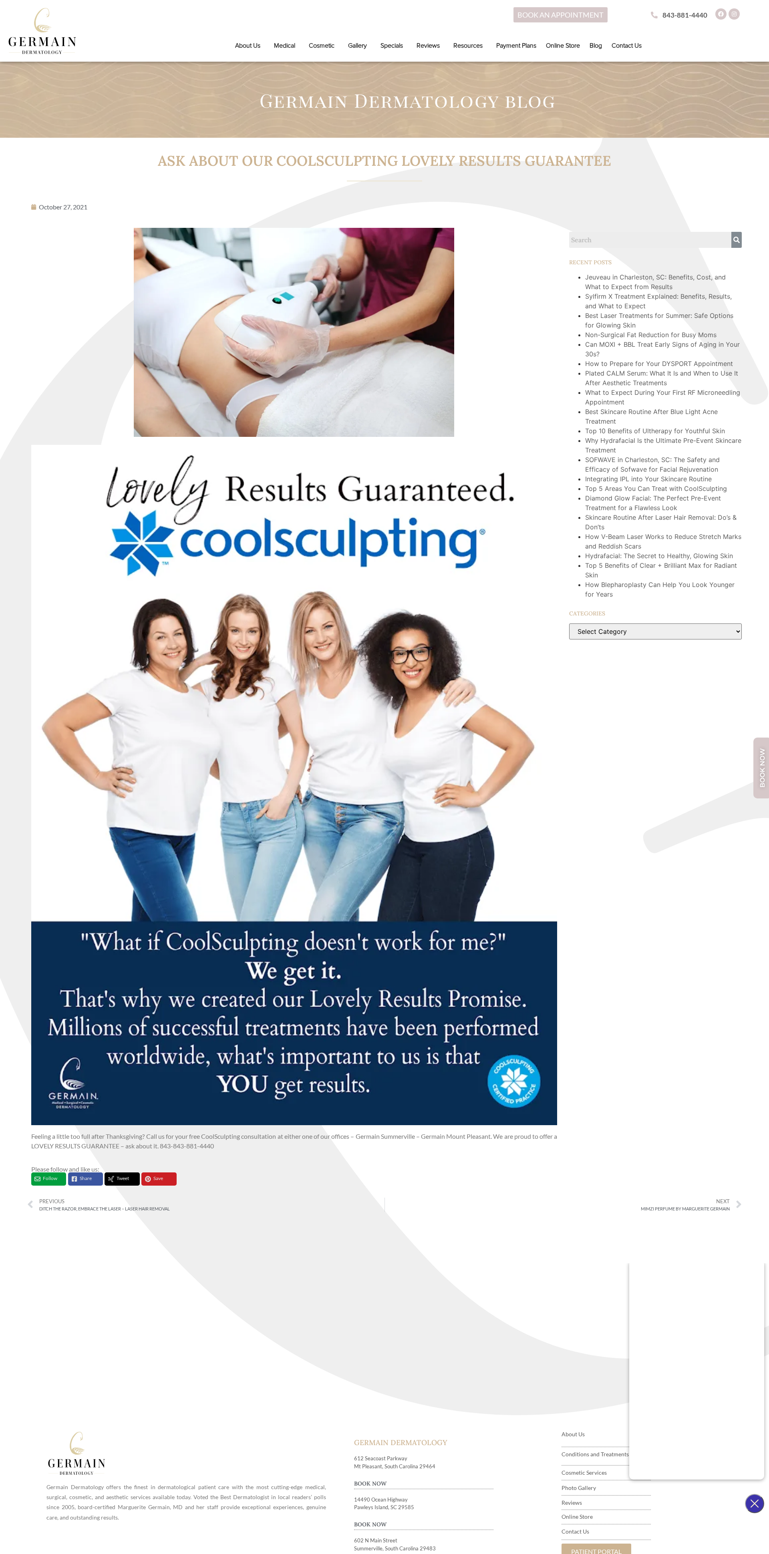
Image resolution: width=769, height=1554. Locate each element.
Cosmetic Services (584, 1472)
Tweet (123, 1178)
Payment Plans (516, 45)
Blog (596, 45)
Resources (468, 45)
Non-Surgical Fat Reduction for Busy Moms (652, 335)
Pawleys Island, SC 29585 (384, 1507)
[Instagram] (734, 14)
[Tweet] (111, 1179)
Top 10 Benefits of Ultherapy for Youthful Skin (655, 431)
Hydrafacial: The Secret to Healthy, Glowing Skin (659, 556)
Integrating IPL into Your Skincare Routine (648, 479)
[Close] (756, 1539)
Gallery (357, 45)
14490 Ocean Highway (381, 1499)
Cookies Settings (528, 1539)
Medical (284, 45)
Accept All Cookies (648, 1539)
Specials (391, 45)
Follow (50, 1178)
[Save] (148, 1179)
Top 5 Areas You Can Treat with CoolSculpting (656, 488)
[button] (249, 45)
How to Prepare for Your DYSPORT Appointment (659, 364)
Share (86, 1178)
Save (158, 1178)
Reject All (587, 1539)
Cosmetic (321, 45)
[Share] (74, 1179)
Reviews (428, 45)
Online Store (563, 45)
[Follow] (37, 1179)
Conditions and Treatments (595, 1454)
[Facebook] (721, 14)
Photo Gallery (579, 1487)
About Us (247, 45)
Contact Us (627, 45)
